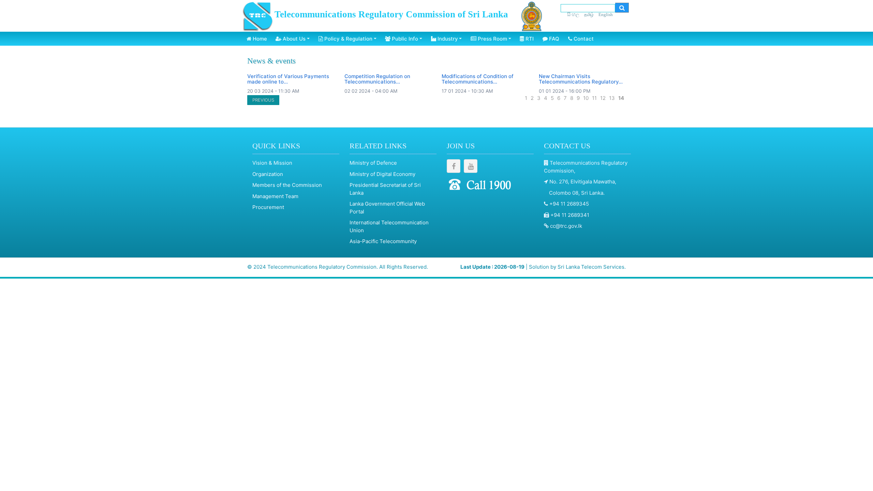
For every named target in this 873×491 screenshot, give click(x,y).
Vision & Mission (272, 163)
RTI (529, 38)
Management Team (275, 196)
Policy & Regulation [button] (347, 38)
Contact (583, 38)
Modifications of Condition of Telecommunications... (478, 79)
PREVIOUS (263, 100)
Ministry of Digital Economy (382, 174)
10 (586, 98)
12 (603, 98)
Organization (267, 174)
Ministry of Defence (373, 163)
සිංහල (573, 14)
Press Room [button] (491, 38)
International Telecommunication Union (389, 226)
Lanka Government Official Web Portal (387, 207)
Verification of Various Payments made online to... (288, 79)
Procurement (268, 207)
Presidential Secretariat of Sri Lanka (385, 189)
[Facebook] (453, 166)
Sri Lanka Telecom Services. (592, 267)
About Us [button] (293, 38)
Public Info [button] (404, 38)
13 (612, 98)
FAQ (553, 38)
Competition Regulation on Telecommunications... (377, 79)
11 (594, 98)
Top (863, 470)
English (605, 14)
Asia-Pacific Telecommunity (383, 241)
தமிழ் (589, 14)
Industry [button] (447, 38)
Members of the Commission (287, 185)
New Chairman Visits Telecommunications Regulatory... (581, 79)
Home (259, 38)
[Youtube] (470, 166)
